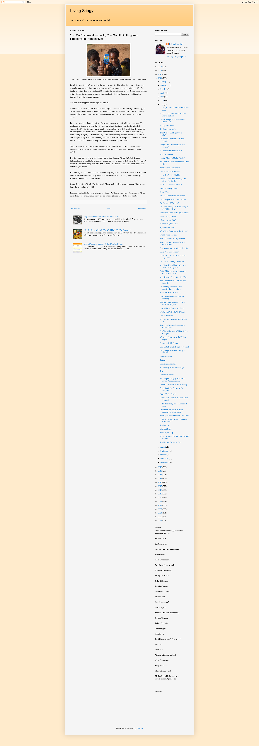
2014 (160, 475)
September (164, 451)
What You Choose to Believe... (171, 185)
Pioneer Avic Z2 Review (169, 343)
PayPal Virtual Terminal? (169, 203)
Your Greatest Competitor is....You (173, 277)
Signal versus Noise (167, 228)
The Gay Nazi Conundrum (170, 168)
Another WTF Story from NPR (172, 262)
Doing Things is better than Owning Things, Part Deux (173, 272)
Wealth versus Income (168, 235)
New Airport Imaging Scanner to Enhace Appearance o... (172, 380)
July (162, 105)
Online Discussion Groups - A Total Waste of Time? (103, 244)
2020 (160, 498)
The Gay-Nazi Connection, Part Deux (174, 416)
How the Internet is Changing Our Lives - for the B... (173, 180)
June (162, 101)
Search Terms (165, 192)
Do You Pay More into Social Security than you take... (171, 288)
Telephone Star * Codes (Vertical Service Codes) (172, 243)
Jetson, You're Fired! (168, 394)
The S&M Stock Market (169, 293)
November (164, 458)
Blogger (140, 728)
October (163, 455)
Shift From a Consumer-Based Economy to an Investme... (171, 411)
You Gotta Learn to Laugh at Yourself (174, 347)
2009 (160, 70)
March (163, 89)
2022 (160, 505)
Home (109, 209)
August (163, 447)
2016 (160, 482)
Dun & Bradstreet (166, 316)
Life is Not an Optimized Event (172, 308)
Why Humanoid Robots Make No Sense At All (101, 217)
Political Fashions (166, 154)
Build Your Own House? (169, 252)
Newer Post (75, 209)
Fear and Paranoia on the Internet (172, 196)
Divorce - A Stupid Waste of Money (173, 385)
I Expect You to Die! (168, 220)
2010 (160, 74)
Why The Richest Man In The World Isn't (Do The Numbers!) (107, 230)
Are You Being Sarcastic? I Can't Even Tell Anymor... (172, 303)
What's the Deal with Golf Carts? (172, 312)
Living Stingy (81, 10)
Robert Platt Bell (176, 44)
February (164, 85)
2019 (160, 494)
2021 (160, 502)
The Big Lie (164, 425)
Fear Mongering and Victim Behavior (174, 248)
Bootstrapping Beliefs (168, 364)
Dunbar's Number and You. (170, 171)
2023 (160, 509)
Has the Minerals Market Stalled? (172, 158)
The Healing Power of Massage (172, 368)
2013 (160, 471)
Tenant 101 (164, 371)
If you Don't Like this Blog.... (171, 175)
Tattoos (162, 360)
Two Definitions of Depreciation (172, 239)
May (162, 97)
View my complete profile (176, 57)
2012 (160, 467)
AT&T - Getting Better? (169, 188)
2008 (160, 67)
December (164, 462)
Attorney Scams (166, 356)
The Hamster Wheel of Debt (170, 442)
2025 (160, 517)
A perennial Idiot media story (171, 151)
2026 (160, 521)
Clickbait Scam (165, 429)
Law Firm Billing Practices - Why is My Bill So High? (174, 208)
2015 (160, 479)
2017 (160, 486)
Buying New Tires (167, 126)
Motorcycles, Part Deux (169, 224)
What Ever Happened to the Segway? (174, 231)
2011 (160, 78)
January (163, 82)
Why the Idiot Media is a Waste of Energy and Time (173, 115)
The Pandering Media (168, 129)
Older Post (142, 209)
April (162, 93)
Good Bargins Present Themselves (173, 200)
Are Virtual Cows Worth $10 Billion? (174, 213)
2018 (160, 490)
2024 (160, 513)
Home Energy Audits (168, 217)
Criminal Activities (167, 375)
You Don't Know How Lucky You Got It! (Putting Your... (173, 266)
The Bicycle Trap (166, 433)
